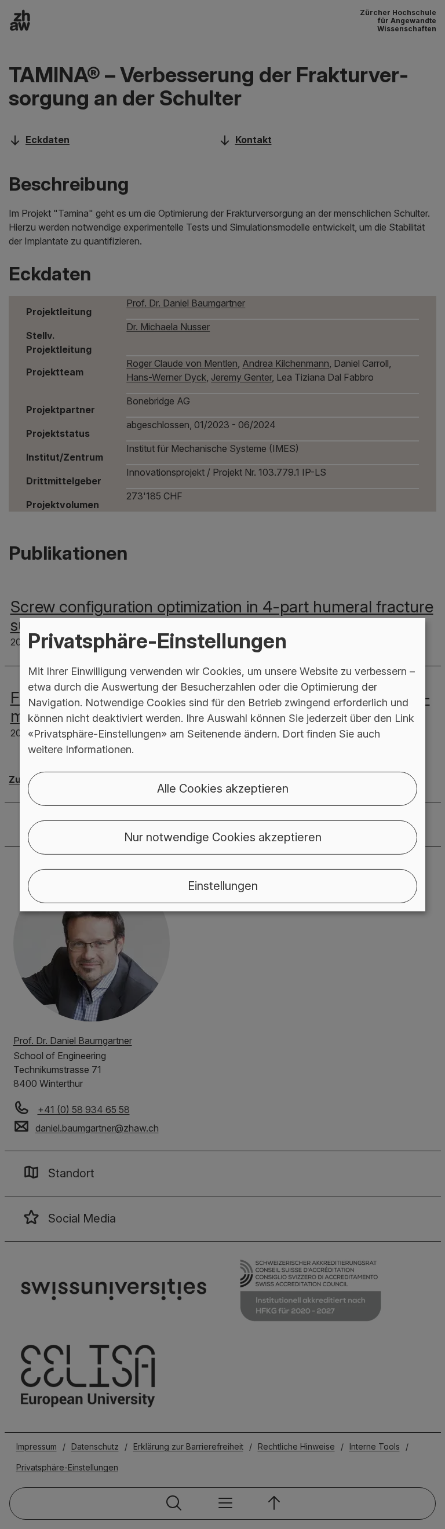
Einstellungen (223, 886)
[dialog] (222, 764)
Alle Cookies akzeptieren (223, 788)
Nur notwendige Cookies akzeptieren (223, 837)
